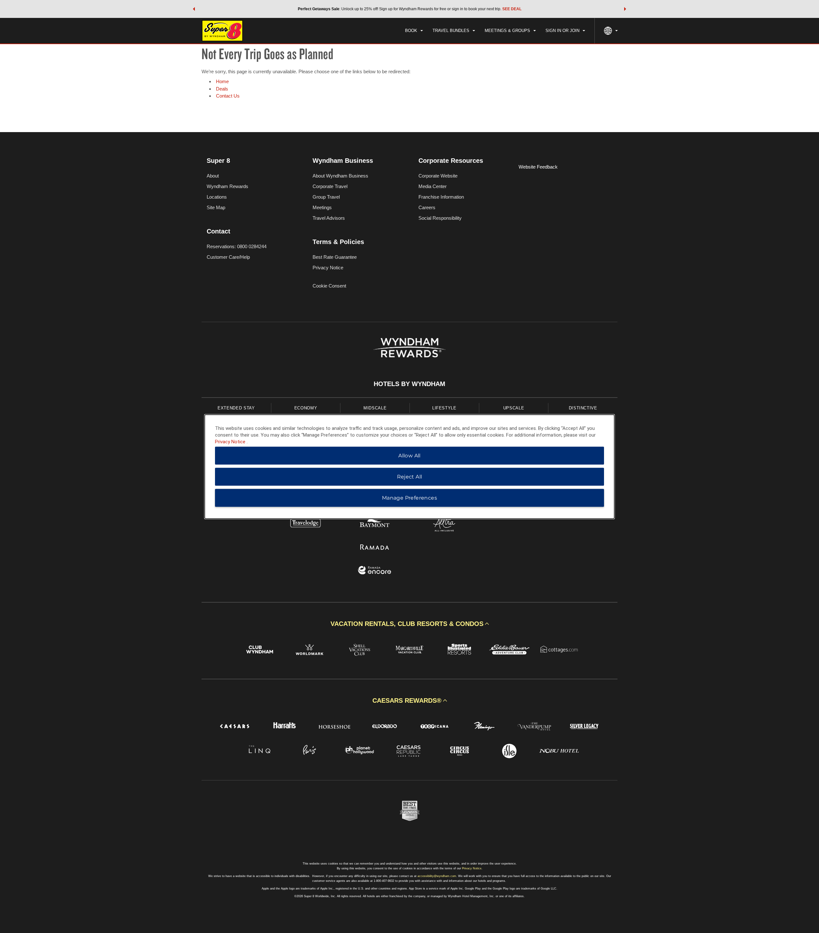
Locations (217, 197)
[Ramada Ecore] (375, 571)
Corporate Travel (330, 186)
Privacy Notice (328, 267)
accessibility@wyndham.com (436, 876)
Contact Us (228, 96)
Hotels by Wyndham (409, 383)
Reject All (409, 476)
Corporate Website (437, 175)
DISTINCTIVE (583, 408)
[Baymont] (375, 524)
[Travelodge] (306, 524)
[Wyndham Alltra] (444, 524)
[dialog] (409, 466)
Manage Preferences (409, 497)
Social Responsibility (440, 218)
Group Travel (326, 197)
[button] (194, 9)
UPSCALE (513, 408)
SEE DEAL (511, 9)
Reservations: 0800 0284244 (236, 246)
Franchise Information (441, 197)
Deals (222, 88)
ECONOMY (305, 408)
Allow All (409, 455)
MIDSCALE (374, 408)
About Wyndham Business (340, 175)
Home (222, 81)
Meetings (322, 207)
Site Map (216, 207)
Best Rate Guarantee (335, 257)
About (213, 175)
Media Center (432, 186)
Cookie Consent (329, 286)
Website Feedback (538, 167)
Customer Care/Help (228, 257)
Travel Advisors (329, 218)
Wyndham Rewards (227, 186)
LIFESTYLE (444, 408)
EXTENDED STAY (236, 408)
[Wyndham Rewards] (409, 347)
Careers (426, 207)
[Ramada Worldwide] (375, 547)
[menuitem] (414, 30)
